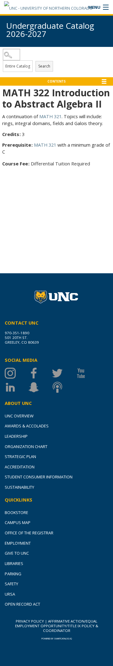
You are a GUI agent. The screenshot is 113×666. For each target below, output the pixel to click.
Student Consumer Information (39, 477)
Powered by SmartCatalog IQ (56, 638)
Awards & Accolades (27, 426)
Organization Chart (26, 446)
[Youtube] (87, 373)
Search (44, 66)
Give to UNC (17, 553)
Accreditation (20, 467)
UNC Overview (19, 416)
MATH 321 (50, 116)
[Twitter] (63, 373)
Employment (18, 543)
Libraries (14, 563)
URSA (10, 594)
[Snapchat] (40, 387)
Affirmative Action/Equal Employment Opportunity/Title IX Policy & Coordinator (56, 626)
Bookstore (16, 512)
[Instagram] (16, 373)
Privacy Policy (30, 621)
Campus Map (17, 522)
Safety (11, 584)
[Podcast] (63, 387)
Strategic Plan (20, 456)
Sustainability (19, 487)
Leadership (16, 436)
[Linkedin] (16, 387)
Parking (13, 574)
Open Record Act (22, 604)
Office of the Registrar (29, 533)
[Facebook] (40, 373)
